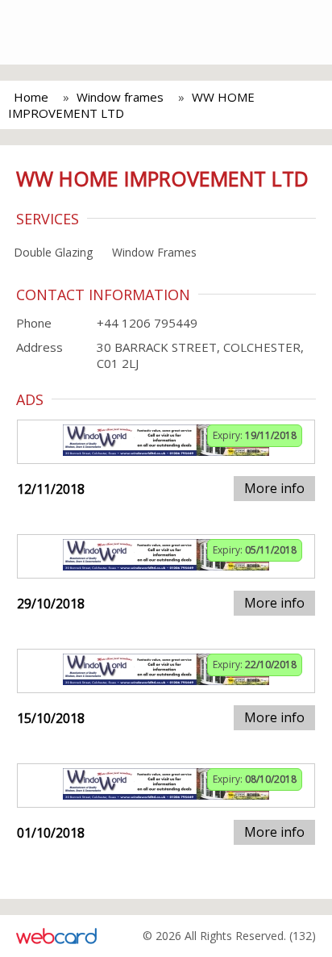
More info (274, 488)
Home (31, 97)
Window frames (120, 97)
